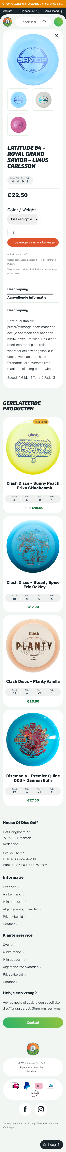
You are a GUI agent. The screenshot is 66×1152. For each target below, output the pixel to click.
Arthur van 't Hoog (26, 1123)
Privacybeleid (13, 917)
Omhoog (49, 1145)
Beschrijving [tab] (17, 289)
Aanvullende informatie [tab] (26, 297)
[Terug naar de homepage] (7, 22)
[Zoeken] (44, 22)
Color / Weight (21, 209)
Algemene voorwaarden (21, 909)
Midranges (50, 260)
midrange (52, 269)
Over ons (10, 887)
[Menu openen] (58, 22)
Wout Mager (8, 1127)
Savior (17, 273)
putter (10, 273)
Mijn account (26, 11)
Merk (42, 260)
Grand (26, 269)
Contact (7, 11)
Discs (23, 260)
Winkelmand (52, 11)
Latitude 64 (32, 260)
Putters (11, 264)
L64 (32, 269)
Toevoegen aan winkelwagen (35, 242)
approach (17, 269)
